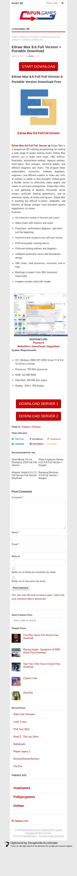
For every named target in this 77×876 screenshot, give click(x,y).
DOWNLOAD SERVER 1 (38, 404)
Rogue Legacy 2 (21, 751)
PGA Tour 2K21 (21, 729)
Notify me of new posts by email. (29, 581)
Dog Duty (28, 692)
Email (54, 444)
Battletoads (19, 744)
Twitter (19, 439)
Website (16, 556)
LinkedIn (19, 444)
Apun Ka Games (57, 836)
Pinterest (38, 444)
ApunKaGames (30, 836)
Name (15, 532)
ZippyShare (53, 346)
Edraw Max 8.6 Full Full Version (39, 133)
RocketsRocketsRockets (26, 758)
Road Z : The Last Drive (25, 736)
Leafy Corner (20, 721)
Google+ (56, 439)
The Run (17, 766)
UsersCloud (38, 346)
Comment (17, 497)
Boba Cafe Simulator (24, 714)
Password (38, 342)
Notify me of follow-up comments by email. (34, 572)
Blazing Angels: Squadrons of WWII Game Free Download (41, 651)
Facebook (37, 439)
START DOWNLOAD (38, 66)
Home (14, 37)
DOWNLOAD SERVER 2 (38, 416)
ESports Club (30, 678)
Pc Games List (20, 821)
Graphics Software (29, 37)
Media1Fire (24, 346)
